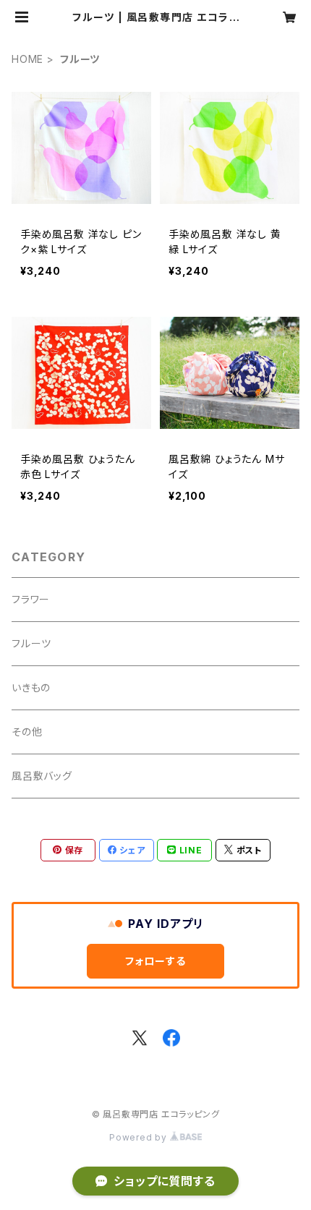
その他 (27, 731)
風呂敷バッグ (42, 776)
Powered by (139, 1137)
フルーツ (31, 643)
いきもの (31, 687)
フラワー (31, 599)
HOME (27, 59)
